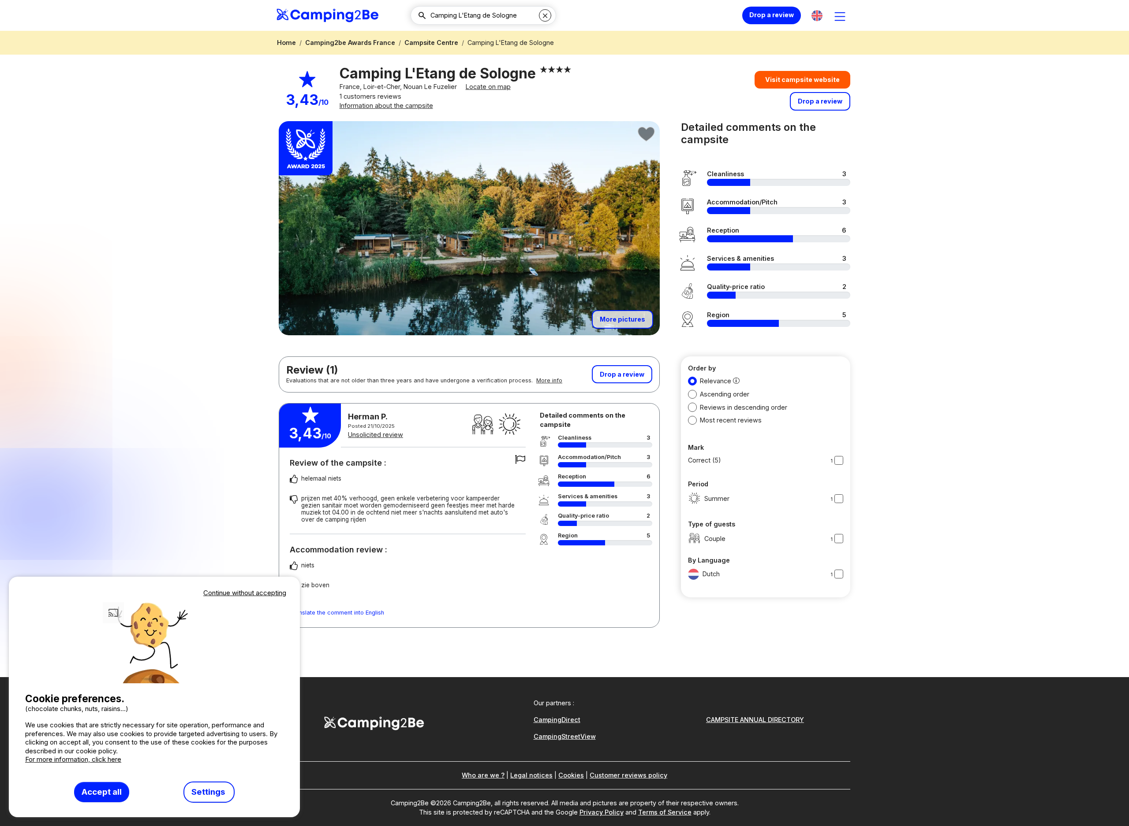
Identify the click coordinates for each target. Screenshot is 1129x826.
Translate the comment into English (337, 612)
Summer (716, 498)
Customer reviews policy (628, 775)
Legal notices (531, 775)
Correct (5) (704, 460)
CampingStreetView (565, 736)
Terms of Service (665, 812)
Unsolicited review (375, 434)
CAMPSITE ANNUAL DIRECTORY (755, 719)
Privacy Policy (601, 812)
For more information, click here (73, 759)
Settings (209, 792)
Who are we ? (483, 775)
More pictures (622, 319)
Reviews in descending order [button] (743, 407)
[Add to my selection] (646, 134)
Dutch (711, 574)
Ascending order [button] (724, 394)
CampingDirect (557, 719)
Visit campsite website (802, 79)
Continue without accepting (244, 593)
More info (549, 380)
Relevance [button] (715, 381)
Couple (714, 538)
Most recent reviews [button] (731, 420)
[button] (816, 15)
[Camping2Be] (327, 15)
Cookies (571, 775)
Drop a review (771, 15)
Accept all (102, 792)
